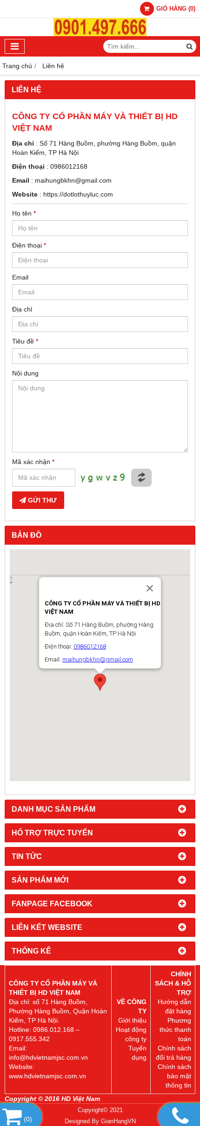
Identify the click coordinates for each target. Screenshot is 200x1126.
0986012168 (68, 166)
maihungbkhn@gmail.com (73, 180)
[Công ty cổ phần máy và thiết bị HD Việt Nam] (100, 34)
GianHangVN (118, 1121)
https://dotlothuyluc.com (78, 194)
